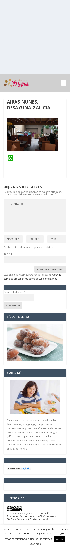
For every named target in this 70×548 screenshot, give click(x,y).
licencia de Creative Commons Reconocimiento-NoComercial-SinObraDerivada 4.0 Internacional (32, 516)
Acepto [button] (59, 539)
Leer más (35, 543)
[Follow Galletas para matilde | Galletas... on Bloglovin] (19, 469)
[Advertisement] (35, 37)
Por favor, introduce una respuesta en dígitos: (29, 247)
